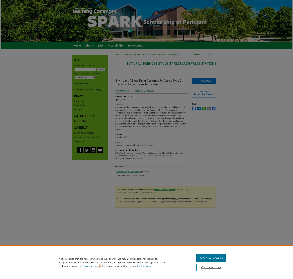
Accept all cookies (211, 258)
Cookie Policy (144, 266)
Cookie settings (91, 266)
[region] (146, 262)
